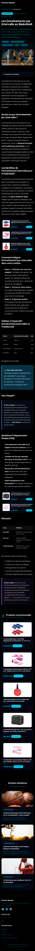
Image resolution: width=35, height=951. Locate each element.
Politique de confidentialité (9, 938)
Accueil (3, 918)
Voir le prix (29, 226)
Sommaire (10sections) (12, 74)
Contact (3, 932)
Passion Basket (5, 9)
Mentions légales (6, 935)
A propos (4, 929)
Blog (2, 921)
